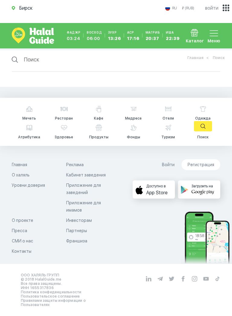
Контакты (21, 251)
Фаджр (74, 36)
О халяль (21, 175)
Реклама (75, 164)
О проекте (22, 220)
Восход (94, 36)
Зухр (114, 36)
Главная (195, 57)
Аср (133, 36)
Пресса (19, 230)
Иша (172, 36)
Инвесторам (79, 220)
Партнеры (76, 230)
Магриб (153, 36)
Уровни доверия (28, 185)
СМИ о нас (22, 241)
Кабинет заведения (86, 175)
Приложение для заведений (83, 189)
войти (211, 8)
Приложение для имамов (83, 206)
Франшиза (76, 241)
